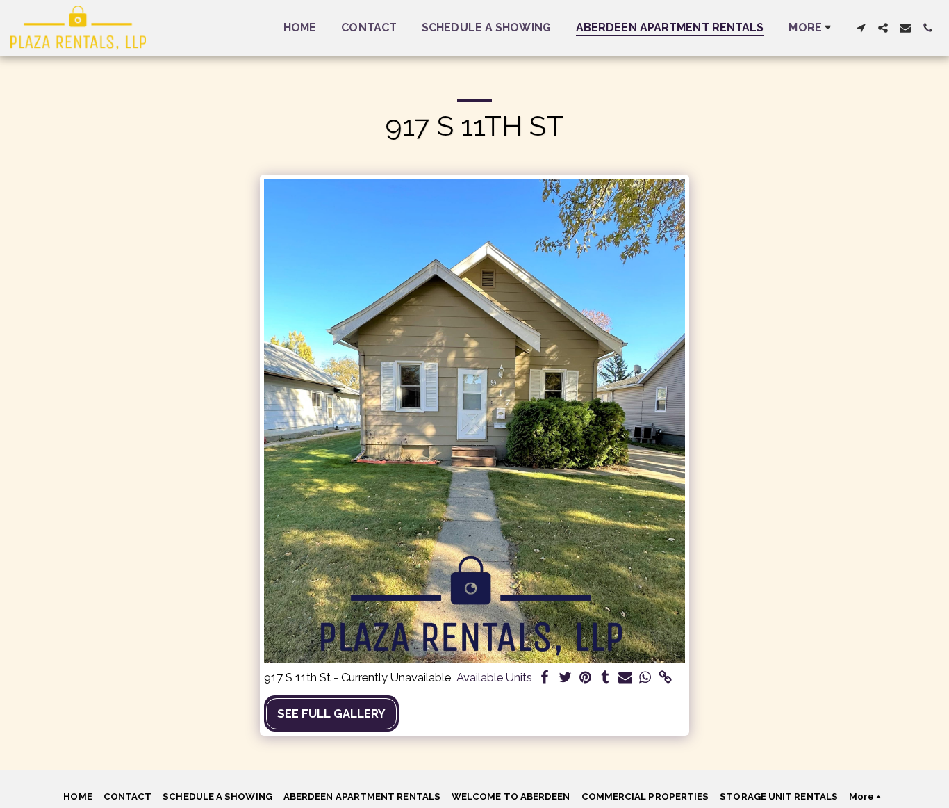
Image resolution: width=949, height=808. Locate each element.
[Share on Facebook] (545, 678)
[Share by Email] (625, 678)
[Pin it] (585, 678)
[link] (665, 678)
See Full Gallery (331, 713)
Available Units (494, 677)
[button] (860, 27)
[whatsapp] (645, 678)
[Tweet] (565, 678)
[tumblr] (605, 678)
